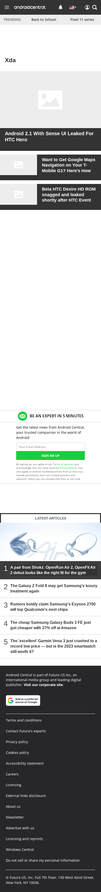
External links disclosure (26, 795)
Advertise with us (20, 828)
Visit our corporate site (43, 684)
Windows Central (20, 849)
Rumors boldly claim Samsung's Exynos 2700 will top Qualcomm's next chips (53, 607)
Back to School (43, 19)
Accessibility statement (25, 763)
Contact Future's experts (26, 731)
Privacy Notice (68, 468)
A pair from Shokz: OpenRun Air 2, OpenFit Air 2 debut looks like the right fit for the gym (53, 570)
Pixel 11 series (82, 19)
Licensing (13, 785)
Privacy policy (17, 741)
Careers (12, 774)
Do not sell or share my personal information (43, 860)
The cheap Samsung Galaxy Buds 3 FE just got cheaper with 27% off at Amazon (50, 625)
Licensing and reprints (24, 838)
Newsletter (15, 817)
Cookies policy (17, 752)
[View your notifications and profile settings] (60, 7)
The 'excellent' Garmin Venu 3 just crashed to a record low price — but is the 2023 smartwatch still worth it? (53, 646)
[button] (94, 7)
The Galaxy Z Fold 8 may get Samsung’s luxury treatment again (53, 588)
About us (13, 806)
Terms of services (63, 464)
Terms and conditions (24, 720)
